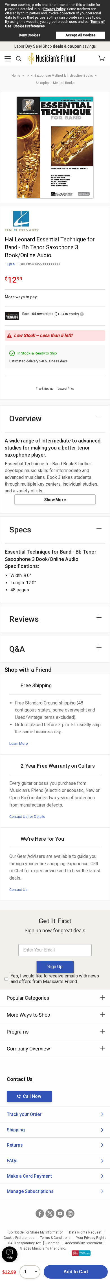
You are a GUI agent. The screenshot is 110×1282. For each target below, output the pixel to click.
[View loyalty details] (82, 315)
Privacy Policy (54, 9)
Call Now (32, 1096)
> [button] (28, 75)
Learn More (18, 743)
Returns (15, 1145)
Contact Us (18, 889)
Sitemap (53, 1243)
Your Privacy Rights (91, 1238)
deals (58, 46)
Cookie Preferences (29, 26)
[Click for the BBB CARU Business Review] (81, 1253)
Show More (55, 499)
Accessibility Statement (83, 1243)
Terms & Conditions (55, 1238)
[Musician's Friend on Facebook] (40, 1213)
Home (16, 75)
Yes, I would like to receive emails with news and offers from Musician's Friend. (55, 978)
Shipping (16, 1130)
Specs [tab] (20, 529)
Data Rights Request (85, 1232)
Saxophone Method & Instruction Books (63, 75)
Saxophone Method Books (55, 83)
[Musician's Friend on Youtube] (60, 1213)
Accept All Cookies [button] (80, 35)
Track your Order (24, 1114)
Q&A (11, 264)
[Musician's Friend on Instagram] (70, 1213)
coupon (74, 46)
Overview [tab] (25, 418)
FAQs (12, 1160)
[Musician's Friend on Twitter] (50, 1213)
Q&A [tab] (17, 649)
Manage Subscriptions (30, 1191)
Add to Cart (75, 1271)
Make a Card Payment (29, 1176)
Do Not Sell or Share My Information (35, 1232)
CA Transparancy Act (24, 1243)
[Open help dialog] (9, 1254)
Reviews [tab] (24, 619)
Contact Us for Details (27, 816)
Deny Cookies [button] (29, 35)
